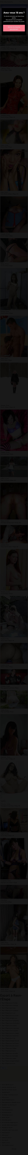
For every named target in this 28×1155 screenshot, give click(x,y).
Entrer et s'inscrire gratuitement (14, 28)
